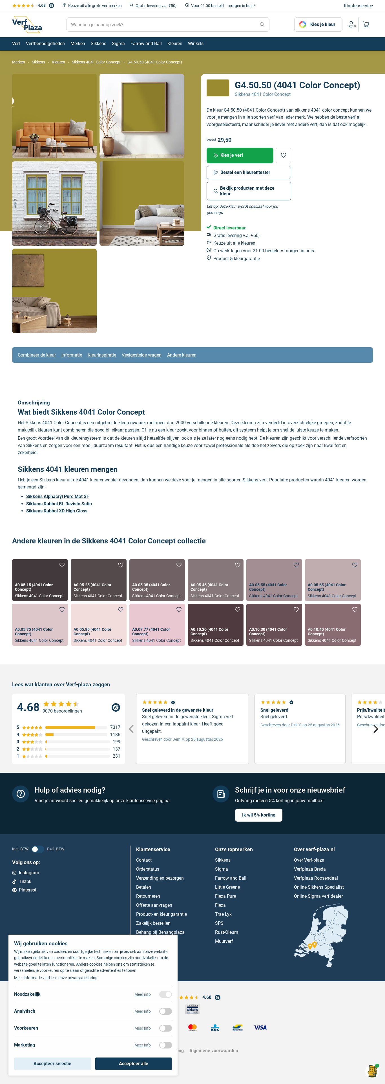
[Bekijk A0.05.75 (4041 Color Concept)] (40, 624)
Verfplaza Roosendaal (316, 878)
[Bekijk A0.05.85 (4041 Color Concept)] (99, 624)
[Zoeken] (262, 24)
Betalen (143, 887)
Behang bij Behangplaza (160, 932)
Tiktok (25, 881)
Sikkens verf (255, 480)
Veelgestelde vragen (141, 355)
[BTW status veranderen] (37, 849)
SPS (219, 923)
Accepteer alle (133, 1063)
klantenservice (140, 800)
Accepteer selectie (52, 1063)
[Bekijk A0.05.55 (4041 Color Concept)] (274, 580)
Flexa (220, 905)
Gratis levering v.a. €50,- (156, 5)
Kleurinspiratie (102, 355)
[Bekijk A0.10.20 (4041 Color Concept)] (216, 624)
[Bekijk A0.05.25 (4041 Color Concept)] (99, 580)
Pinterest (27, 890)
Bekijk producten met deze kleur (247, 190)
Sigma (221, 869)
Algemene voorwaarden (213, 1050)
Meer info (142, 994)
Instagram (29, 872)
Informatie (71, 355)
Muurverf (224, 941)
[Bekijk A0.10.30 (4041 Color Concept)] (274, 624)
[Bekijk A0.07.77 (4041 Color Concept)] (157, 624)
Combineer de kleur (37, 355)
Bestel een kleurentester (245, 172)
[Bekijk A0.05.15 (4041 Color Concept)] (40, 580)
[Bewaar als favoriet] (283, 155)
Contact (144, 860)
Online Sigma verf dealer (318, 896)
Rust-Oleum (226, 932)
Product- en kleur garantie (161, 914)
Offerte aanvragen (154, 905)
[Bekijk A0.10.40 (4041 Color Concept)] (333, 624)
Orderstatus (147, 869)
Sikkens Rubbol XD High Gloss (56, 511)
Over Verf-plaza (309, 860)
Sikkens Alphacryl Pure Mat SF (57, 496)
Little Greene (227, 887)
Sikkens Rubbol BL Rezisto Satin (59, 503)
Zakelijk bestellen (153, 923)
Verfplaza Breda (310, 869)
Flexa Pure (225, 896)
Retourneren (148, 896)
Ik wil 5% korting (258, 814)
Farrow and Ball (230, 878)
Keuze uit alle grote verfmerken (95, 5)
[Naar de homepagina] (27, 24)
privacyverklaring (83, 977)
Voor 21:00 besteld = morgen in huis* (223, 5)
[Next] (375, 729)
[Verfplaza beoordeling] (68, 707)
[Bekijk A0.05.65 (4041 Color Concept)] (333, 580)
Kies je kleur (322, 24)
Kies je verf (231, 155)
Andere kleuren (181, 355)
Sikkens (223, 860)
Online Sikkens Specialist (319, 887)
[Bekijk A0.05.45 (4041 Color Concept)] (216, 580)
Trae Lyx (223, 914)
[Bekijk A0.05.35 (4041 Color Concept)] (157, 580)
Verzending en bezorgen (160, 878)
